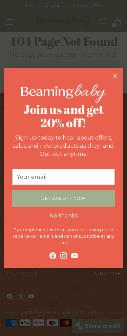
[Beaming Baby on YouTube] (74, 257)
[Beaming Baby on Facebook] (53, 257)
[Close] (115, 76)
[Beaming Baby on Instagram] (64, 257)
